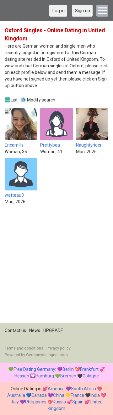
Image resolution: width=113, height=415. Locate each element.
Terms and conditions (24, 348)
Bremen (68, 375)
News (34, 330)
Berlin (68, 369)
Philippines (35, 401)
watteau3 (14, 195)
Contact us (15, 330)
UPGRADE (53, 330)
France (77, 395)
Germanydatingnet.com (47, 355)
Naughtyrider (89, 145)
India (95, 395)
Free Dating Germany (34, 369)
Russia (59, 401)
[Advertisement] (56, 266)
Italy (15, 401)
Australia (16, 395)
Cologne (91, 375)
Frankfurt (89, 369)
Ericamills (14, 145)
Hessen (21, 375)
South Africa (83, 388)
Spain (77, 401)
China (58, 395)
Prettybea (50, 145)
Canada (39, 395)
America (56, 388)
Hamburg (44, 375)
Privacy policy (58, 348)
